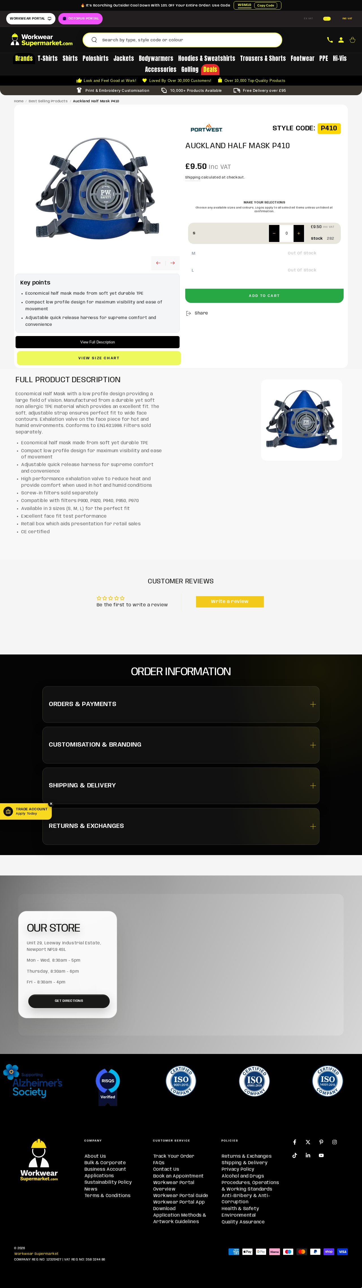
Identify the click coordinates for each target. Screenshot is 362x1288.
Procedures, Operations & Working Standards (250, 1185)
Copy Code (265, 5)
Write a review (229, 601)
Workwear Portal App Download (179, 1205)
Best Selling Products (48, 101)
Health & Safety (240, 1208)
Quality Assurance (243, 1222)
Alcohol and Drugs (243, 1176)
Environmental (239, 1215)
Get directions (69, 1001)
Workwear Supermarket (36, 1254)
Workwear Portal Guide (181, 1195)
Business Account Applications (105, 1172)
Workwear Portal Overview (174, 1185)
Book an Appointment (178, 1176)
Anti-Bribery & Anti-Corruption (246, 1198)
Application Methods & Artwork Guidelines (180, 1218)
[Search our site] (94, 40)
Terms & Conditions (108, 1195)
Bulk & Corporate (105, 1163)
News (91, 1189)
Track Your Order (174, 1156)
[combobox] (189, 40)
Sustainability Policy (108, 1182)
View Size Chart (99, 358)
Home (18, 101)
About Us (95, 1156)
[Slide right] (172, 263)
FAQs (159, 1163)
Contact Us (166, 1169)
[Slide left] (158, 263)
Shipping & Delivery (245, 1163)
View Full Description (97, 342)
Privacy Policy (238, 1169)
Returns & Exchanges (247, 1156)
